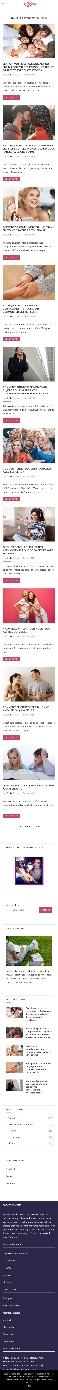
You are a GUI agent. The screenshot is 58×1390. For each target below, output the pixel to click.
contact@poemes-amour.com (27, 1365)
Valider (46, 910)
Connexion (8, 1334)
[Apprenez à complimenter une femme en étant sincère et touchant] (29, 204)
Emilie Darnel (13, 75)
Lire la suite (11, 97)
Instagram (11, 1183)
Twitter (9, 1176)
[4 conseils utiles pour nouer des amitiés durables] (29, 605)
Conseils (30, 1118)
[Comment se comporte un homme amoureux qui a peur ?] (29, 684)
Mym (31, 1130)
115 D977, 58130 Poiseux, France (29, 1357)
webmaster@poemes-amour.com (19, 1369)
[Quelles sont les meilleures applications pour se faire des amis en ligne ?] (29, 524)
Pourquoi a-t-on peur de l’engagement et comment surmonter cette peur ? (21, 308)
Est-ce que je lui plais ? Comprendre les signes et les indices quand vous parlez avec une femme (29, 148)
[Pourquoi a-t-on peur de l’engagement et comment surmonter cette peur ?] (29, 282)
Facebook (10, 1169)
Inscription (8, 1341)
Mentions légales (11, 1312)
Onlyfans (31, 1137)
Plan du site (8, 1327)
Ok (29, 1386)
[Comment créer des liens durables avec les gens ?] (29, 445)
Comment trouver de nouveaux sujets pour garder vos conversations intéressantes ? (25, 390)
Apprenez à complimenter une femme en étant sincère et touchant (28, 228)
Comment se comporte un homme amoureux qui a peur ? (26, 708)
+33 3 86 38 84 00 (25, 1361)
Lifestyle (30, 1143)
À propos (7, 1298)
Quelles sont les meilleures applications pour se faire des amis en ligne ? (28, 550)
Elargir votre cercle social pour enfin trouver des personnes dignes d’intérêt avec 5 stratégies (28, 67)
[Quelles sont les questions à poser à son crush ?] (29, 762)
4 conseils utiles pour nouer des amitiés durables (26, 630)
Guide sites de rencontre (30, 1124)
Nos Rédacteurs (11, 1305)
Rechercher (12, 905)
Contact (7, 1320)
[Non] (54, 1380)
